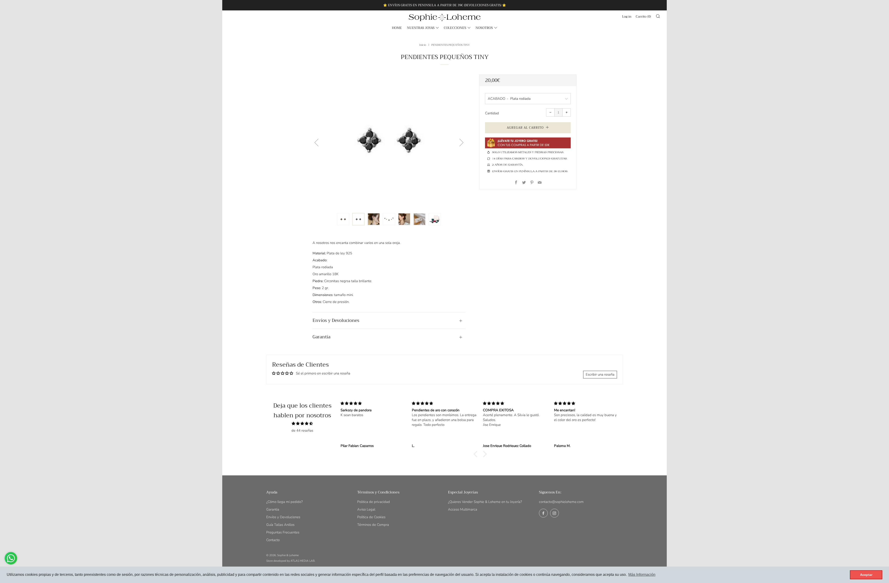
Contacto (273, 540)
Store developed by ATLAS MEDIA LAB (290, 561)
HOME (397, 28)
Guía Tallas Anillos (280, 524)
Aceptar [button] (866, 575)
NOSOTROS (484, 28)
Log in (626, 16)
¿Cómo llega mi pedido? (284, 501)
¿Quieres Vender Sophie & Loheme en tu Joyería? (485, 501)
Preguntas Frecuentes (282, 532)
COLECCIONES (455, 28)
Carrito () (643, 16)
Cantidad (492, 113)
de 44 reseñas (302, 430)
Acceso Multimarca (462, 509)
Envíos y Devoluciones (283, 517)
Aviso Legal (366, 509)
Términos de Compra (373, 524)
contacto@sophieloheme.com (561, 501)
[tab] (343, 219)
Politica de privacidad (373, 501)
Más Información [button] (641, 575)
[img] (302, 423)
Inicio (422, 45)
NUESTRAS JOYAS (421, 28)
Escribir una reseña (600, 374)
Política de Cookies (371, 517)
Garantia (272, 509)
